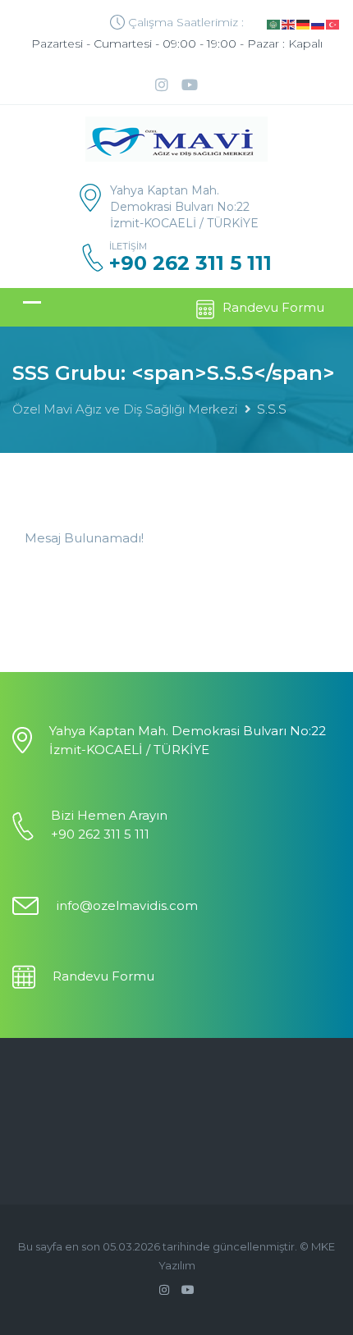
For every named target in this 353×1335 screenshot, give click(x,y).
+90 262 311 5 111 (190, 263)
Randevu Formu (273, 307)
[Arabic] (274, 23)
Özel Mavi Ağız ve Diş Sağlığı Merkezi (124, 409)
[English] (289, 23)
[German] (303, 23)
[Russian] (318, 23)
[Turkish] (333, 23)
